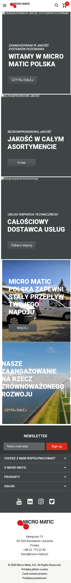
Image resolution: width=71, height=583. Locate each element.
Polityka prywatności (34, 578)
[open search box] (56, 5)
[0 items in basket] (64, 5)
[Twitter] (52, 503)
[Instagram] (41, 503)
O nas (21, 162)
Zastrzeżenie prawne (34, 573)
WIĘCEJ (22, 328)
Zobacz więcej (21, 245)
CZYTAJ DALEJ (22, 80)
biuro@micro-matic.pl (34, 554)
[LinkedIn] (30, 503)
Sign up (57, 446)
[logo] (20, 5)
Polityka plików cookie (34, 569)
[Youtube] (19, 503)
